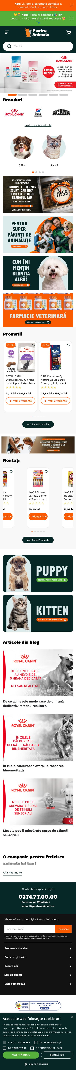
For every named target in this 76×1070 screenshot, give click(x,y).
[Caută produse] (10, 46)
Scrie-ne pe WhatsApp (36, 901)
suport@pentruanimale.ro (38, 906)
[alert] (38, 1041)
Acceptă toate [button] (21, 1055)
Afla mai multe (12, 872)
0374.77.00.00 (38, 896)
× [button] (71, 1016)
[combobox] (38, 46)
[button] (12, 95)
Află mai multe (41, 1035)
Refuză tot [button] (57, 1055)
